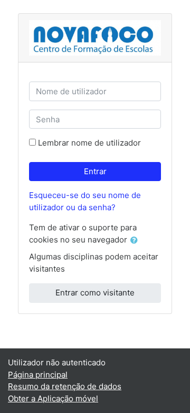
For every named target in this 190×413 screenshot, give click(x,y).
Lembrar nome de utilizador (89, 143)
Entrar (95, 171)
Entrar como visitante (95, 293)
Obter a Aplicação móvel (53, 398)
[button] (136, 240)
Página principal (38, 375)
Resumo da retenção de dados (64, 386)
